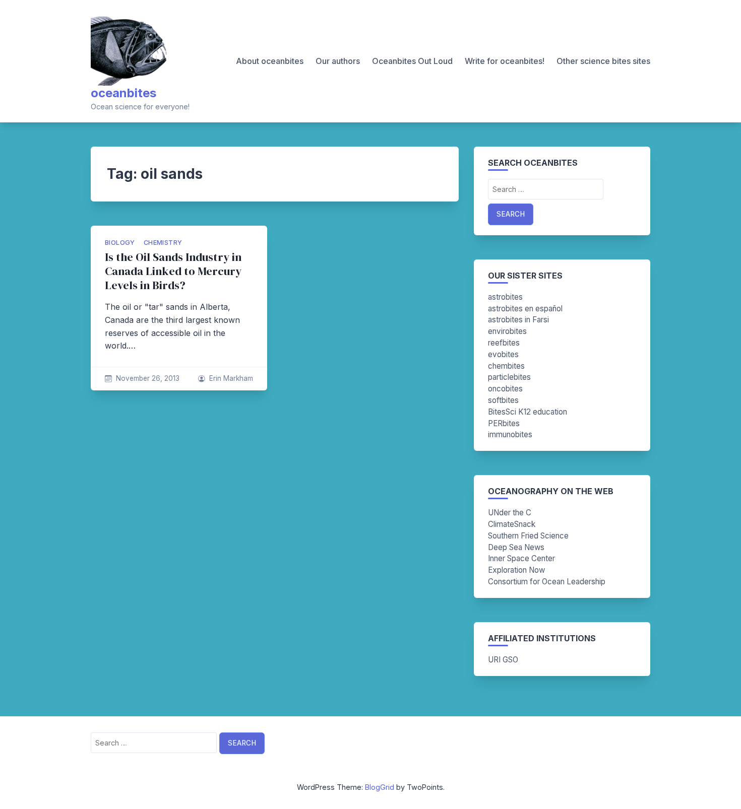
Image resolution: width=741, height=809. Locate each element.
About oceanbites (269, 61)
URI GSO (503, 659)
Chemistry (163, 242)
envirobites (507, 331)
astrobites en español (525, 308)
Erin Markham (231, 378)
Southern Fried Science (528, 536)
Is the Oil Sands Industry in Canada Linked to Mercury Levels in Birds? (173, 271)
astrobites (505, 297)
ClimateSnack (511, 524)
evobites (503, 354)
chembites (506, 366)
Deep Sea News (516, 547)
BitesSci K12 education (527, 412)
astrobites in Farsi (518, 319)
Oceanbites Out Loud (412, 61)
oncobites (505, 388)
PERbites (504, 423)
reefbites (504, 343)
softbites (503, 400)
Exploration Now (516, 570)
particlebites (509, 377)
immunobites (510, 434)
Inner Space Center (521, 558)
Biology (120, 242)
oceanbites (123, 93)
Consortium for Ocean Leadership (546, 581)
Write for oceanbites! (504, 61)
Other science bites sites (603, 61)
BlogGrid (379, 787)
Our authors (338, 61)
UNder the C (509, 512)
